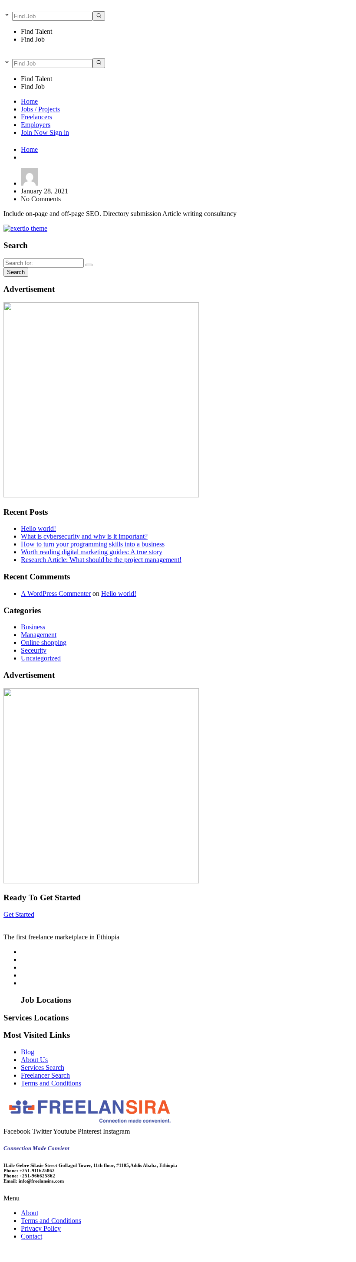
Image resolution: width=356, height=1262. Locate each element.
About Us (34, 1059)
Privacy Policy (41, 1228)
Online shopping (43, 642)
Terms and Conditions (51, 1083)
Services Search (42, 1067)
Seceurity (33, 650)
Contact (31, 1236)
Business (33, 627)
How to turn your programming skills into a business (93, 544)
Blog (27, 1052)
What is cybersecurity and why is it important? (84, 536)
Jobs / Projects (40, 109)
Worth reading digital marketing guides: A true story (91, 552)
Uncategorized (41, 658)
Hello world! (38, 528)
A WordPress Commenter (56, 593)
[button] (178, 1198)
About (29, 1212)
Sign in (59, 132)
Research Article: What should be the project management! (101, 559)
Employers (35, 124)
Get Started (18, 914)
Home (29, 101)
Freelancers (36, 117)
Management (38, 634)
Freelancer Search (45, 1075)
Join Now (35, 132)
